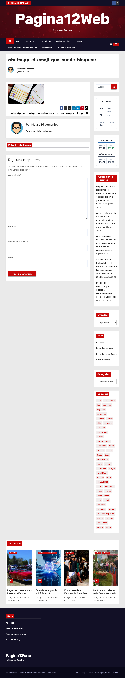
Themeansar (51, 673)
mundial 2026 (102, 482)
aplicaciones (109, 400)
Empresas (42, 553)
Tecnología (46, 41)
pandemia (109, 486)
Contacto (30, 41)
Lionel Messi (102, 473)
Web (10, 257)
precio (99, 491)
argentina (101, 409)
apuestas (107, 405)
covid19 (100, 437)
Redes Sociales (63, 41)
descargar (101, 446)
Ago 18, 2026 (101, 597)
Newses (39, 673)
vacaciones (102, 523)
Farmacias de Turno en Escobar (22, 47)
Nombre (13, 226)
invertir (108, 464)
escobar (100, 450)
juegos (112, 468)
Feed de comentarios (106, 354)
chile (99, 423)
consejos (101, 427)
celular (110, 418)
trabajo (100, 518)
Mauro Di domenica (28, 69)
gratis (99, 455)
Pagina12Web (62, 19)
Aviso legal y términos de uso (106, 673)
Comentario (14, 175)
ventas (100, 527)
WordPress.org (103, 359)
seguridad (101, 509)
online (100, 486)
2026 (99, 400)
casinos (100, 418)
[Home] (10, 41)
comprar (108, 423)
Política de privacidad (84, 673)
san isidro (101, 505)
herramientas (103, 459)
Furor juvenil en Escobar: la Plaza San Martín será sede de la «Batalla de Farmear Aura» (106, 243)
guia (107, 455)
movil (108, 477)
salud (106, 500)
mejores (100, 477)
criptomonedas (103, 441)
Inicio (18, 41)
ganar (109, 450)
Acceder (100, 342)
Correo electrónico (18, 241)
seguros (111, 509)
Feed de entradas (104, 348)
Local (98, 553)
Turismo (105, 553)
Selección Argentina (105, 514)
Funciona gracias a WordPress (18, 673)
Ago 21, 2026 (15, 597)
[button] (111, 44)
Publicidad (47, 47)
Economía (79, 41)
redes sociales (103, 495)
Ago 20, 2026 (73, 597)
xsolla (108, 527)
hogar (99, 464)
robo (99, 500)
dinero (111, 446)
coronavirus (102, 432)
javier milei (101, 468)
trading (109, 518)
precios (108, 491)
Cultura (70, 553)
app (98, 405)
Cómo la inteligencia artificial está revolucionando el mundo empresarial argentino (106, 220)
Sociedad (13, 553)
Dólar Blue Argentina (66, 47)
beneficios (101, 414)
